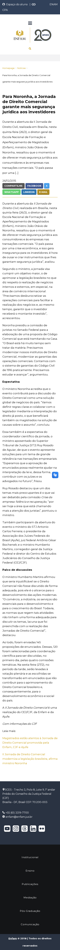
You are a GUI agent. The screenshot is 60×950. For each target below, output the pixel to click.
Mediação (30, 897)
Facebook (34, 185)
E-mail (43, 192)
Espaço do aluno (16, 4)
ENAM (54, 4)
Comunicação (30, 924)
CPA (5, 10)
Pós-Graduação (30, 910)
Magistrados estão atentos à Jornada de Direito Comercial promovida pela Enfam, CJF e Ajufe (30, 743)
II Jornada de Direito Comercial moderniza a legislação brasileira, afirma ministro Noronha (30, 759)
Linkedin (29, 192)
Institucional (30, 857)
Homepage (8, 68)
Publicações (30, 884)
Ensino (30, 870)
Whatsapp (11, 192)
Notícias (21, 68)
